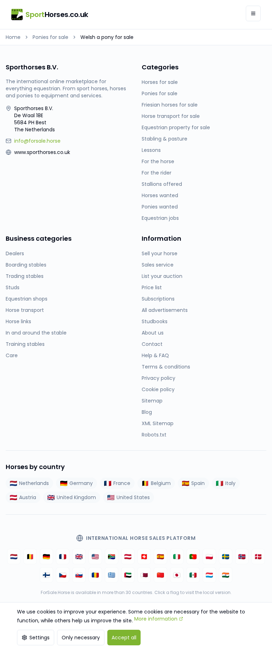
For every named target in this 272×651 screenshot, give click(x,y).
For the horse (158, 161)
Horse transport (25, 310)
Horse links (18, 321)
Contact (152, 344)
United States (133, 497)
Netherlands (34, 483)
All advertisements (165, 310)
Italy (230, 483)
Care (12, 355)
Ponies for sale (50, 37)
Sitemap (152, 400)
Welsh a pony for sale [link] (107, 37)
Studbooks (155, 321)
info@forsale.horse (37, 140)
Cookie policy (158, 389)
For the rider (156, 172)
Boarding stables (26, 264)
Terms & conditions (166, 366)
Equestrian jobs (160, 218)
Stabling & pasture (164, 138)
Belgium (161, 483)
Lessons (151, 150)
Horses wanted (160, 195)
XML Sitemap (158, 423)
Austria (27, 497)
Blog (147, 412)
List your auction (162, 276)
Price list (152, 287)
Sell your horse (159, 253)
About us (153, 332)
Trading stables (25, 276)
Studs (12, 287)
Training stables (25, 344)
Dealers (15, 253)
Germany (81, 483)
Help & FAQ (155, 355)
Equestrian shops (26, 298)
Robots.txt (154, 434)
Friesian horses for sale (170, 104)
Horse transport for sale (171, 116)
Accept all (124, 637)
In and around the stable (36, 332)
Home (13, 37)
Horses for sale (160, 82)
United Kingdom (76, 497)
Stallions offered (162, 184)
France (121, 483)
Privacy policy (158, 378)
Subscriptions (158, 298)
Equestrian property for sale (176, 127)
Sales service (158, 264)
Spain (198, 483)
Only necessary (81, 637)
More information (155, 618)
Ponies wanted (160, 206)
